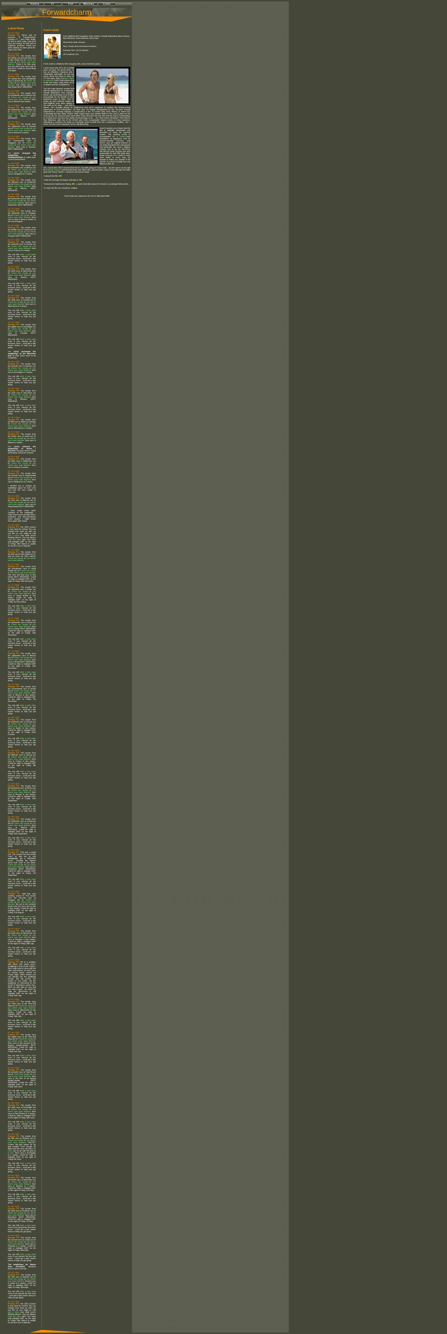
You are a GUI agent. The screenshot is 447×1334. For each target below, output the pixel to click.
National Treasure (53, 170)
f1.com (11, 1153)
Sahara (64, 78)
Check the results (19, 97)
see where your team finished (22, 98)
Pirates (123, 136)
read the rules (14, 540)
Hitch (115, 155)
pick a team (13, 535)
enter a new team (28, 254)
